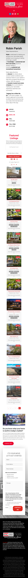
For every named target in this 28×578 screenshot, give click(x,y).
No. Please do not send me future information (12, 504)
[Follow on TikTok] (15, 14)
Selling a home (10, 476)
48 (16, 164)
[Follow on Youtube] (18, 14)
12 (11, 164)
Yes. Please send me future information (14, 502)
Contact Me (8, 443)
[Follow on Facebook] (10, 14)
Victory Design (19, 558)
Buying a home (10, 474)
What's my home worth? (12, 477)
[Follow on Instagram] (13, 14)
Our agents (5, 542)
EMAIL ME (12, 115)
